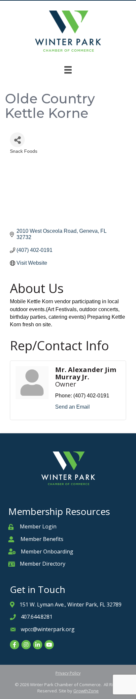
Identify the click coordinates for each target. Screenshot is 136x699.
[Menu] (68, 70)
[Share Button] (17, 139)
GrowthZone (86, 691)
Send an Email (72, 407)
